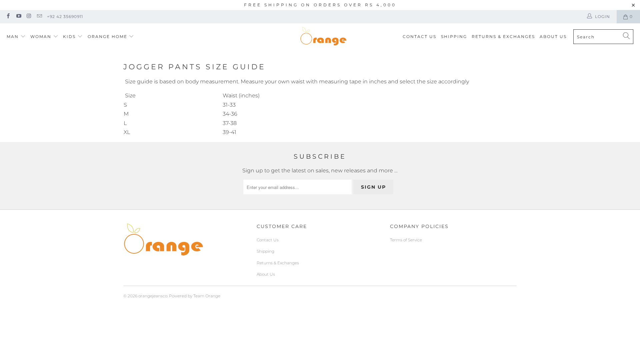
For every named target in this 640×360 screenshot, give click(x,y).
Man (13, 36)
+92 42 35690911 (65, 16)
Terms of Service (406, 239)
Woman (41, 36)
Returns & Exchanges (503, 36)
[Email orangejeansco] (39, 16)
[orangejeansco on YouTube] (18, 16)
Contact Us (419, 36)
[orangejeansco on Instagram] (29, 16)
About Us (553, 36)
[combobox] (603, 36)
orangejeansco (152, 295)
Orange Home (107, 36)
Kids (70, 36)
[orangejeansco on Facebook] (8, 16)
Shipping (454, 36)
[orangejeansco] (323, 37)
